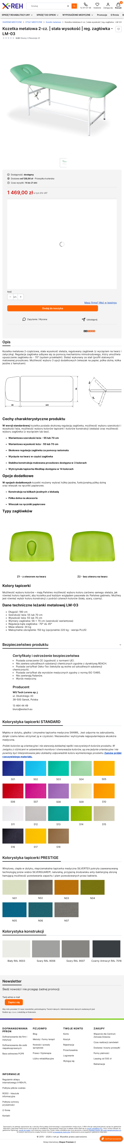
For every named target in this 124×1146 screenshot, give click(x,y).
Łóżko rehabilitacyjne (43, 1058)
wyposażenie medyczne (61, 1132)
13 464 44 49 (20, 705)
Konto (66, 1034)
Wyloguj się (68, 1061)
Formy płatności (101, 1053)
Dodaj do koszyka (52, 308)
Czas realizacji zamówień (106, 1042)
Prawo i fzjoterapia (42, 1053)
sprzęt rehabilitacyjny (95, 1128)
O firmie (6, 1110)
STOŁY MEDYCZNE (33, 22)
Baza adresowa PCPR (13, 1053)
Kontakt (6, 1115)
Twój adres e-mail (11, 997)
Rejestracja (68, 1044)
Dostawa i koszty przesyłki (107, 1047)
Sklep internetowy (58, 1142)
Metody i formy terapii (44, 1039)
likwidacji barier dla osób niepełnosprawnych (105, 1130)
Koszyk (66, 1039)
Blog (35, 1034)
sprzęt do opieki (24, 1130)
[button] (74, 6)
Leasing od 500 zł (102, 1058)
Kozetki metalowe (53, 22)
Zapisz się (14, 1002)
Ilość (9, 291)
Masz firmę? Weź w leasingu (100, 302)
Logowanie (68, 1055)
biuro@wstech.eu (22, 709)
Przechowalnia (70, 1050)
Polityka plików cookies (13, 1088)
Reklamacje (99, 1064)
